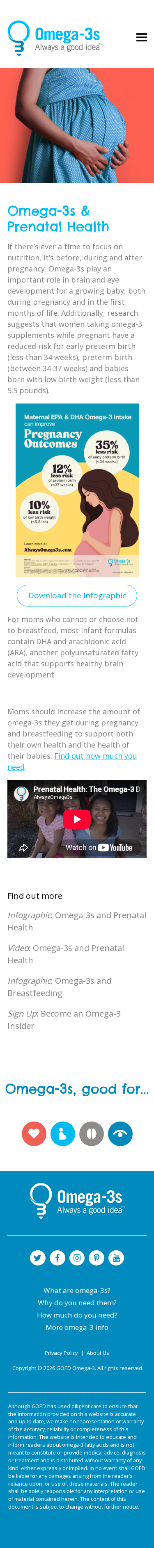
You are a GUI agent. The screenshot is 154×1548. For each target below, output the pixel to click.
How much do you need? (77, 1315)
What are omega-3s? (77, 1290)
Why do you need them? (77, 1302)
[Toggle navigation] (142, 38)
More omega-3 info (77, 1327)
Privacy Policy (62, 1352)
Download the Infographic (77, 595)
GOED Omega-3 (75, 1368)
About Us (98, 1352)
